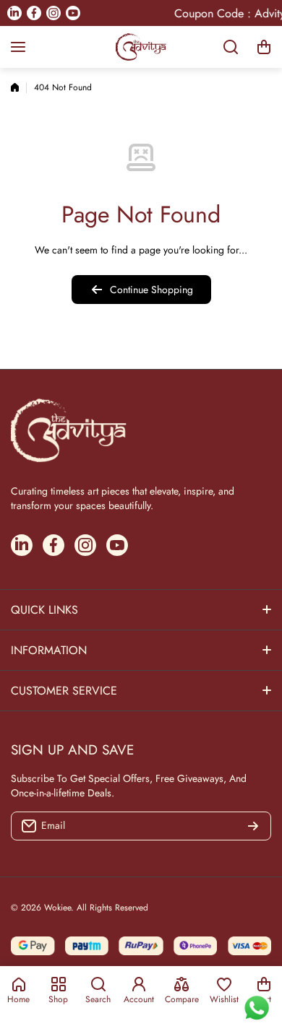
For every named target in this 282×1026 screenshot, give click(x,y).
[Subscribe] (253, 826)
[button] (264, 47)
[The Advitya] (141, 47)
